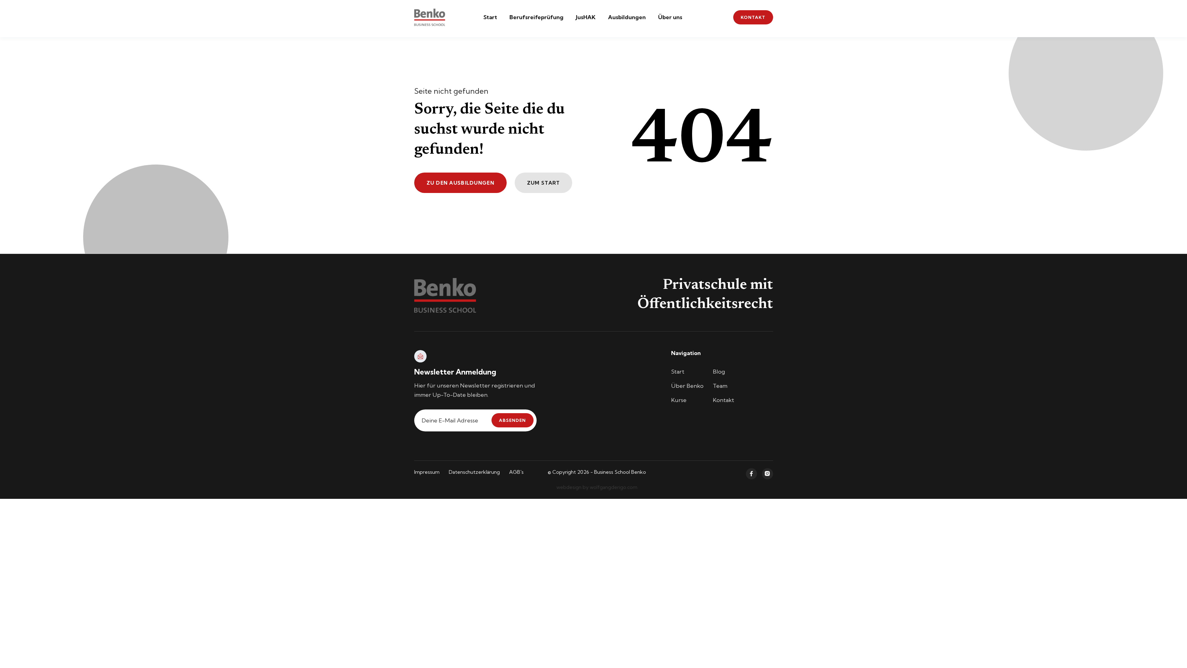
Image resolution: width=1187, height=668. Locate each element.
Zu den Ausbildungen (460, 183)
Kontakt (753, 17)
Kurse (679, 400)
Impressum (427, 472)
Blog (719, 371)
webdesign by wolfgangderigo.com (596, 487)
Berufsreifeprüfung (536, 17)
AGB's (516, 472)
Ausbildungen (627, 17)
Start (490, 17)
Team (720, 385)
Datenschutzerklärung (474, 472)
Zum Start (543, 183)
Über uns (670, 17)
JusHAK (586, 17)
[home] (429, 17)
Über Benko (687, 385)
